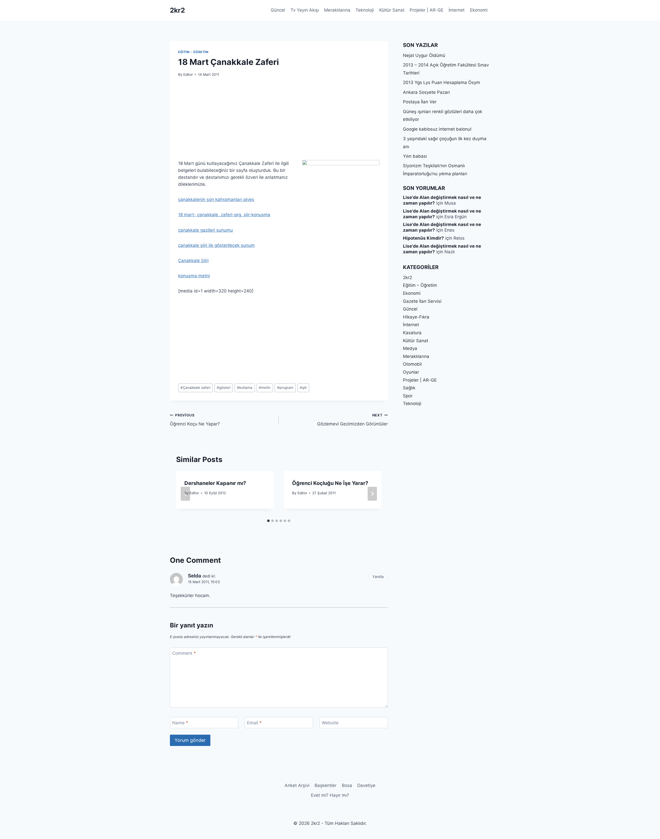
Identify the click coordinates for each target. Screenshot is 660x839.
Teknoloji (365, 10)
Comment (184, 653)
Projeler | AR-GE (426, 10)
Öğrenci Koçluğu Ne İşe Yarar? (330, 483)
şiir (303, 387)
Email (254, 722)
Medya (410, 348)
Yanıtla (378, 576)
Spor (407, 395)
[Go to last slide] (185, 494)
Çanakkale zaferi (195, 387)
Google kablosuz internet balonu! (437, 129)
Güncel (278, 10)
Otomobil (412, 364)
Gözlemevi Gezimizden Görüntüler (352, 420)
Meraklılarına (337, 10)
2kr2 (407, 277)
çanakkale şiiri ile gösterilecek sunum (216, 245)
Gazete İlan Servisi (422, 301)
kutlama (244, 387)
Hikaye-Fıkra (416, 317)
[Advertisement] (278, 122)
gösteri (223, 387)
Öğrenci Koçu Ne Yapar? (195, 420)
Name (180, 722)
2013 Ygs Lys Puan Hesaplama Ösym (441, 82)
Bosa (347, 785)
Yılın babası (415, 156)
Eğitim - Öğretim (193, 52)
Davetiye (366, 785)
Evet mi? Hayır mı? (330, 795)
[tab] (268, 520)
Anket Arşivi (297, 785)
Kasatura (412, 332)
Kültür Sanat (392, 10)
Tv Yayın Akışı (305, 10)
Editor (188, 74)
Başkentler (325, 785)
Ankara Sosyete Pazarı (426, 92)
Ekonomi (479, 10)
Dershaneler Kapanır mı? (215, 483)
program (285, 387)
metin (264, 387)
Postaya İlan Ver (419, 101)
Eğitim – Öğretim (420, 285)
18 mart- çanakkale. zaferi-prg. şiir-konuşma (224, 214)
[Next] (372, 494)
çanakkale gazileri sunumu (205, 230)
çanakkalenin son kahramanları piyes (216, 199)
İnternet (457, 10)
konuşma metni (194, 275)
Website (330, 722)
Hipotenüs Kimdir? (423, 238)
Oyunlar (411, 372)
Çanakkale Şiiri (193, 260)
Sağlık (409, 387)
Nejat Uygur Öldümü (424, 55)
